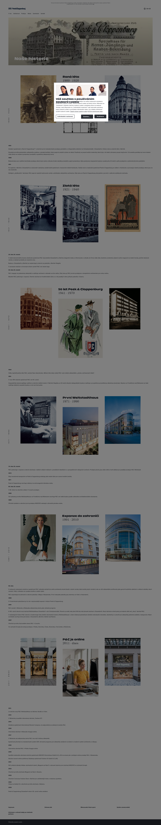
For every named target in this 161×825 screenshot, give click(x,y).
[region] (81, 102)
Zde (89, 109)
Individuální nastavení (65, 116)
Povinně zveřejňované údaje (95, 111)
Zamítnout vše (88, 116)
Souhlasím (100, 116)
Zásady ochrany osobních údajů (78, 111)
